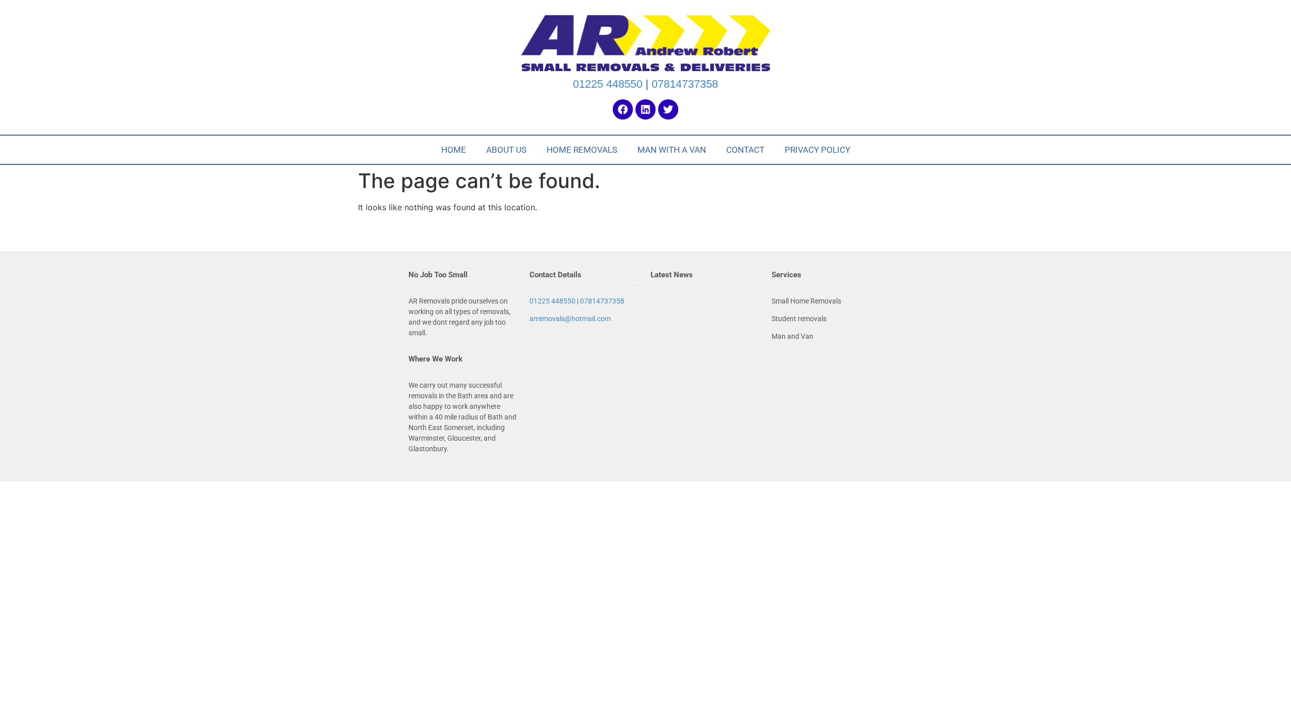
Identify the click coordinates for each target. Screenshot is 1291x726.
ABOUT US (506, 150)
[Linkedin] (645, 109)
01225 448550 (607, 84)
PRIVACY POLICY (817, 150)
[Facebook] (623, 109)
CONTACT (745, 150)
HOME (453, 150)
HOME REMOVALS (582, 150)
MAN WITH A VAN (671, 150)
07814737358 (685, 84)
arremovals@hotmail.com (570, 319)
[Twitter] (668, 109)
